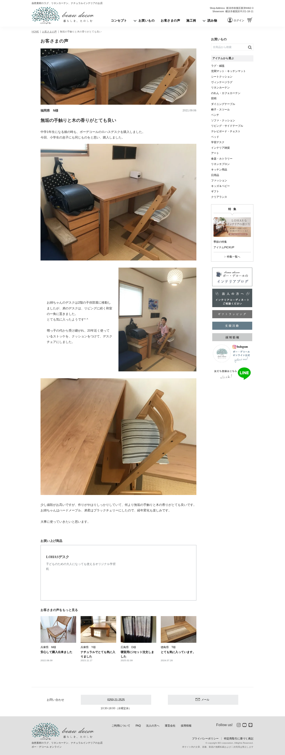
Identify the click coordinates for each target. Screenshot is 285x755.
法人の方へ (152, 725)
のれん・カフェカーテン (225, 93)
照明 (213, 98)
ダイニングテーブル (223, 104)
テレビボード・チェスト (225, 131)
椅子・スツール (220, 109)
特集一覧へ (233, 256)
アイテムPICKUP (224, 247)
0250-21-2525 (116, 699)
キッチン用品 (219, 169)
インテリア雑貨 (220, 147)
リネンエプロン (220, 164)
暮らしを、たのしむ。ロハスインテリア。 (63, 15)
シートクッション (221, 76)
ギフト (215, 191)
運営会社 (170, 725)
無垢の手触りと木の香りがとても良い (81, 31)
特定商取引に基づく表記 (238, 738)
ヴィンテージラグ (221, 82)
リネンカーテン (220, 87)
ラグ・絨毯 (217, 65)
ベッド (215, 136)
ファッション (219, 180)
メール (205, 699)
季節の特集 (220, 241)
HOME (35, 31)
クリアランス (219, 196)
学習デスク (217, 142)
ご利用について (121, 725)
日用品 (215, 175)
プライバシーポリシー (205, 738)
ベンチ (215, 114)
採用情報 (186, 725)
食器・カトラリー (221, 158)
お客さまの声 (49, 31)
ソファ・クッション (223, 120)
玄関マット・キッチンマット (228, 71)
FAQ (138, 725)
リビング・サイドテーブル (227, 125)
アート (215, 153)
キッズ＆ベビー (220, 186)
